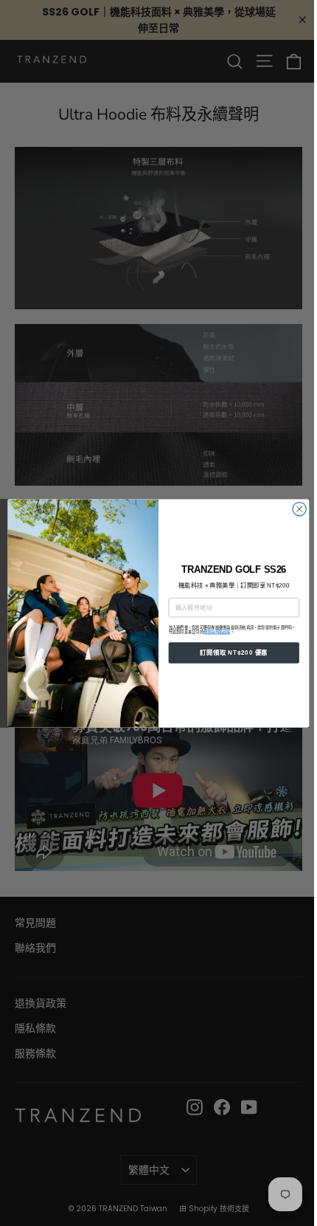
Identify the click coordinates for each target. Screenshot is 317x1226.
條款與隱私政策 (217, 632)
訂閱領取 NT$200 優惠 (234, 652)
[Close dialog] (299, 508)
